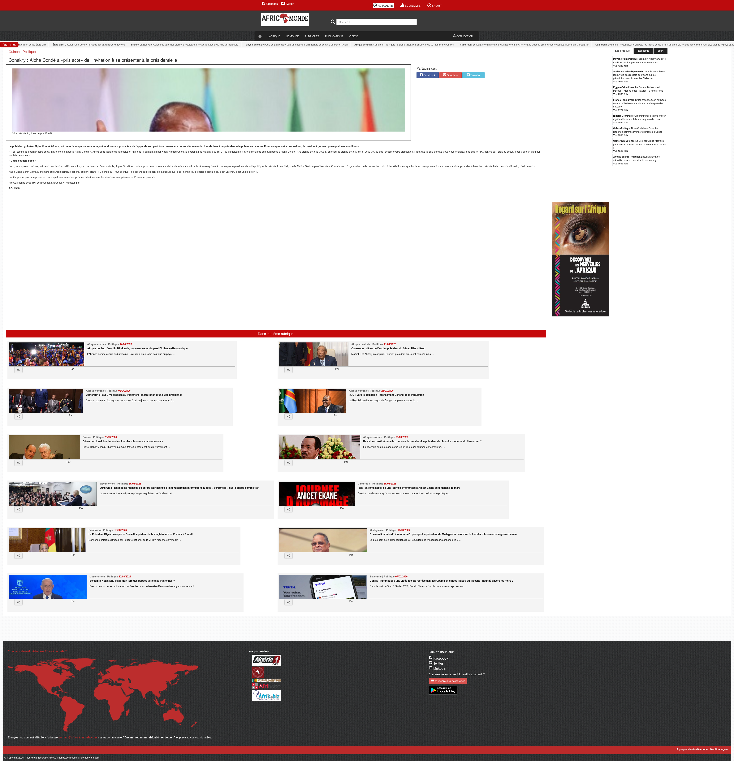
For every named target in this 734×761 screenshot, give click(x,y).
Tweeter (475, 75)
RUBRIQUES (312, 36)
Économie (643, 50)
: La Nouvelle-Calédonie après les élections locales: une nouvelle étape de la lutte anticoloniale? (164, 44)
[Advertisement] (56, 200)
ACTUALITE (385, 5)
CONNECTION (464, 36)
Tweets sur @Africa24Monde (686, 259)
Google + (452, 75)
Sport (660, 50)
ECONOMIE (412, 5)
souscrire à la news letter (449, 681)
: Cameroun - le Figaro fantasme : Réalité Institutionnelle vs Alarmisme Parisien (383, 44)
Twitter (289, 4)
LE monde (292, 36)
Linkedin (439, 668)
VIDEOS (354, 36)
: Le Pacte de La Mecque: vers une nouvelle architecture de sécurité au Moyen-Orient (276, 44)
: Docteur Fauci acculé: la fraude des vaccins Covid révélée (68, 44)
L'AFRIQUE (273, 36)
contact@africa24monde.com (77, 737)
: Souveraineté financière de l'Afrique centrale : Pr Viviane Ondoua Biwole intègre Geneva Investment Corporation (504, 44)
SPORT (436, 5)
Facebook (271, 4)
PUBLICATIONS (334, 36)
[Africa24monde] (294, 19)
